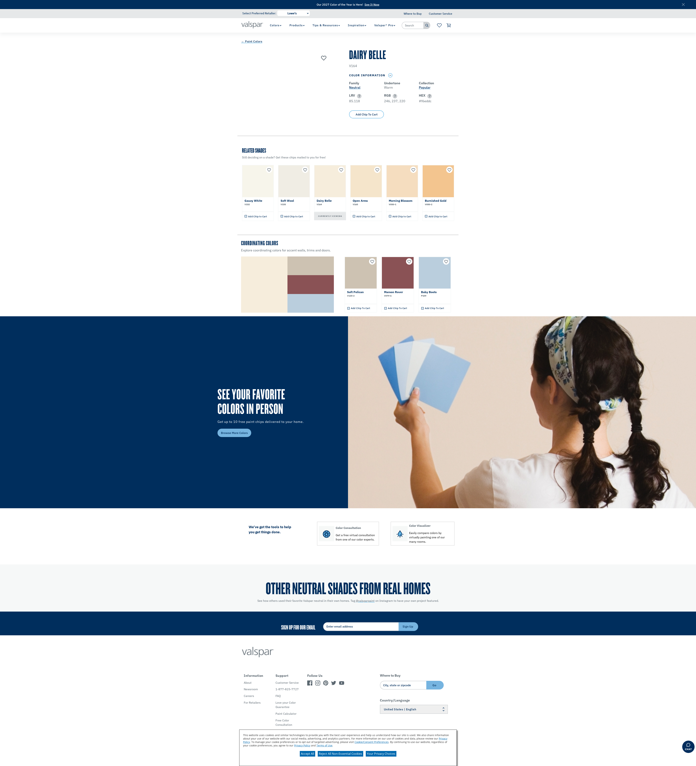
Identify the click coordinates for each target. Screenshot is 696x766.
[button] (358, 96)
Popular (424, 87)
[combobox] (413, 25)
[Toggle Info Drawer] (390, 75)
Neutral (354, 87)
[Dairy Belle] (323, 57)
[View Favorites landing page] (439, 25)
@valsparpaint (365, 601)
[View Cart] (449, 25)
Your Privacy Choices (381, 754)
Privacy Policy (302, 745)
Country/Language (395, 700)
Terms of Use (324, 745)
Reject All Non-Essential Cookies (340, 754)
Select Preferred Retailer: (259, 13)
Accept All (307, 754)
